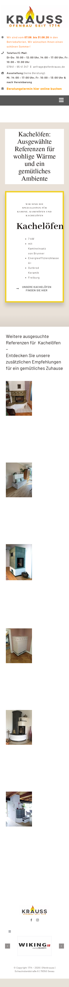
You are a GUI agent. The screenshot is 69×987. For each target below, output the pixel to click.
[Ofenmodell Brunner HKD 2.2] (34, 906)
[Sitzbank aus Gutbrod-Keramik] (19, 464)
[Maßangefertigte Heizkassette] (19, 383)
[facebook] (31, 920)
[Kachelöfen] (19, 712)
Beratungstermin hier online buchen (34, 88)
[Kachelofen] (19, 546)
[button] (7, 946)
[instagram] (37, 920)
